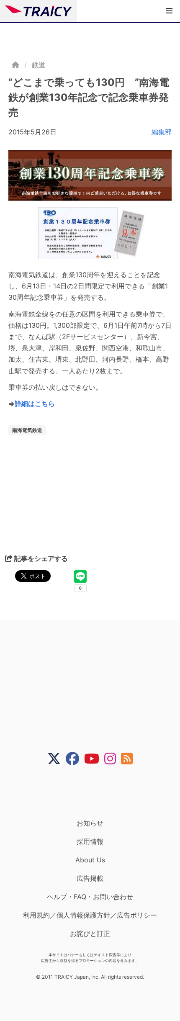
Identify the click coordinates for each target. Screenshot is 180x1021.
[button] (169, 11)
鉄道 (38, 65)
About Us (90, 860)
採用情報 (90, 841)
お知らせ (90, 823)
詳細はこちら (35, 403)
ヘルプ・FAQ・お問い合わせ (90, 896)
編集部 (162, 132)
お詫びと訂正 (90, 933)
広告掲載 (90, 878)
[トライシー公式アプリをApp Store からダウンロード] (95, 792)
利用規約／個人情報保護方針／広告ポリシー (90, 915)
